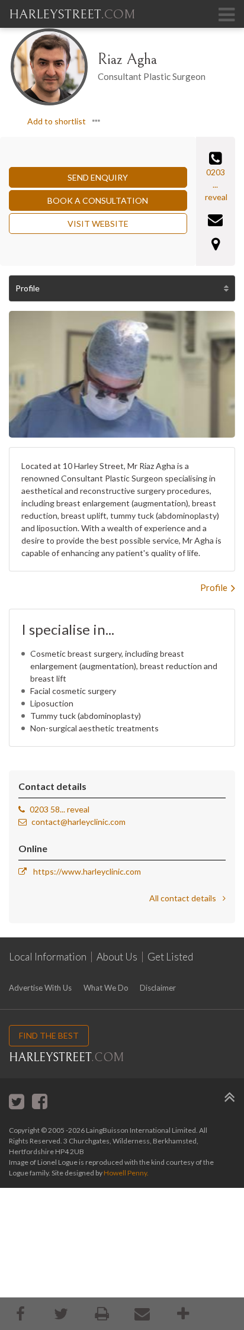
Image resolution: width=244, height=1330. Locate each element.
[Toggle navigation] (226, 14)
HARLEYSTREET (72, 14)
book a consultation (97, 200)
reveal (216, 197)
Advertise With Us (40, 987)
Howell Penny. (126, 1172)
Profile (27, 288)
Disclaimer (158, 987)
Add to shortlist (56, 121)
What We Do (106, 987)
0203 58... (47, 809)
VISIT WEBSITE (98, 224)
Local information (47, 957)
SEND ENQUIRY (98, 177)
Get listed (170, 957)
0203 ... (215, 178)
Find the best (49, 1035)
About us (117, 957)
